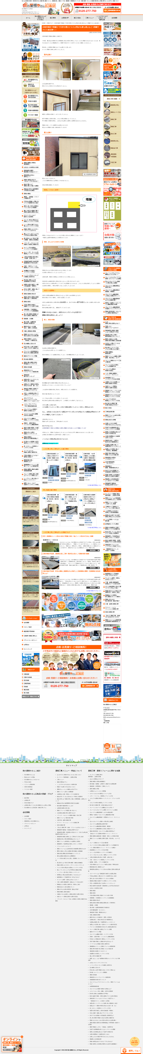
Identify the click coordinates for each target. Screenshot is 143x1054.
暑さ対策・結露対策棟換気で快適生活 (99, 907)
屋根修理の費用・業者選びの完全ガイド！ (31, 171)
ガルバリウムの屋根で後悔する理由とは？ (30, 410)
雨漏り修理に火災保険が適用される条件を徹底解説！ (104, 1044)
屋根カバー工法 (116, 112)
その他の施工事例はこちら (94, 485)
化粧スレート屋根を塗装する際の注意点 (111, 387)
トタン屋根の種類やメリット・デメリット (112, 374)
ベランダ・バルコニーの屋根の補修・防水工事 (69, 815)
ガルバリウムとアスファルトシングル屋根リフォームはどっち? (31, 399)
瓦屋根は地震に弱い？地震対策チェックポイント (113, 445)
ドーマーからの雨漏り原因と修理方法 (30, 451)
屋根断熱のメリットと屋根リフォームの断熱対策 (31, 465)
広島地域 (26, 674)
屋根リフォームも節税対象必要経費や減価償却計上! (113, 620)
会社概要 (114, 18)
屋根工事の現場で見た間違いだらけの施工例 (112, 454)
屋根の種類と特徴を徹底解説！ (30, 163)
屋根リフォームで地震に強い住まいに (67, 810)
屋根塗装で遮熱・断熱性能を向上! (112, 467)
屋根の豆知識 (28, 367)
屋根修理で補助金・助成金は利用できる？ (112, 484)
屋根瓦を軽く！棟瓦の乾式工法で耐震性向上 (112, 441)
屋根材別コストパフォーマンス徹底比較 (31, 371)
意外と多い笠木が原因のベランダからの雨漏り (31, 206)
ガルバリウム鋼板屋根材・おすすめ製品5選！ (102, 812)
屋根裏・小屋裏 (28, 318)
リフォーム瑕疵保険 (29, 784)
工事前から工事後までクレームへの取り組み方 (112, 507)
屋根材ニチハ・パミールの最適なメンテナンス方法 (113, 391)
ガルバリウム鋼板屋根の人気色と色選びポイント (102, 828)
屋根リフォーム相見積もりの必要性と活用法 (68, 841)
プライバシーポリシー (30, 640)
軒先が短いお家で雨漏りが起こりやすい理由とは (31, 347)
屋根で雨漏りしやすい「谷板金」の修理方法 (30, 339)
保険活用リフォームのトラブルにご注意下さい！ (102, 998)
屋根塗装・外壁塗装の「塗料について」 (100, 786)
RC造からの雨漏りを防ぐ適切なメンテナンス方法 (31, 442)
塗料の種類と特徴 (112, 637)
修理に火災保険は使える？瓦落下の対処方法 (113, 432)
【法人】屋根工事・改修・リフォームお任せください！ (71, 827)
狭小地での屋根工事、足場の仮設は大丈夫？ (101, 805)
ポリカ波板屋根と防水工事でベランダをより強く (113, 587)
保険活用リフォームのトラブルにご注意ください (113, 545)
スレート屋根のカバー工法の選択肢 (113, 361)
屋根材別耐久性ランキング (29, 375)
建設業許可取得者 (29, 631)
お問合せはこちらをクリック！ (50, 443)
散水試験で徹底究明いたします (65, 805)
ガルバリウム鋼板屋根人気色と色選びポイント (112, 295)
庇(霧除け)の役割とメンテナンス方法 (29, 271)
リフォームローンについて (64, 846)
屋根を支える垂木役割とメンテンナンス (30, 433)
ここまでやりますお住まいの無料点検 (102, 17)
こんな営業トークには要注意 (112, 520)
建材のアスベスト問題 (30, 356)
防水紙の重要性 (28, 359)
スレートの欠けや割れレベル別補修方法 (112, 365)
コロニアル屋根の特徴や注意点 (110, 369)
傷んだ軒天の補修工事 (95, 956)
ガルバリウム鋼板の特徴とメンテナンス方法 (31, 419)
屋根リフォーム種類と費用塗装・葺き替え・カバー (113, 357)
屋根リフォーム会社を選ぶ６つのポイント (113, 416)
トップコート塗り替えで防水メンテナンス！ (31, 479)
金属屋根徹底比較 (94, 986)
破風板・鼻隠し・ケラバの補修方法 (99, 862)
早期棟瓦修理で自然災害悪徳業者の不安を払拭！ (31, 262)
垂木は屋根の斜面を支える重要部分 (66, 856)
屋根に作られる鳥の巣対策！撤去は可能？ (68, 889)
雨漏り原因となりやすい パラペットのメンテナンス (70, 865)
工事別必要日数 (110, 411)
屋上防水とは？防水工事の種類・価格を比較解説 (31, 239)
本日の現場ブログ (29, 802)
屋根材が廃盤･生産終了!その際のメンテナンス (31, 389)
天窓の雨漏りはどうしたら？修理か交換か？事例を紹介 (104, 864)
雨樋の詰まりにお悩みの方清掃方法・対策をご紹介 (113, 591)
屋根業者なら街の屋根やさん (31, 821)
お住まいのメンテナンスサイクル (98, 962)
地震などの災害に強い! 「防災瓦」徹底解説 (112, 449)
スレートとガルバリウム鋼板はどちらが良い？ (112, 273)
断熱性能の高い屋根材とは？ (28, 460)
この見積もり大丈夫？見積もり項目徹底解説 (112, 511)
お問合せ (26, 644)
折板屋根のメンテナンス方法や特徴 (99, 850)
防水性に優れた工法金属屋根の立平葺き (30, 280)
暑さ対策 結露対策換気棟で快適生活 (30, 322)
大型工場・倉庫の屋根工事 (64, 820)
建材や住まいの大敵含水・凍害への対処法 (30, 327)
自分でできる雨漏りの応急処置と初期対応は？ (112, 471)
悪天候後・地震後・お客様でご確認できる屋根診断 (103, 784)
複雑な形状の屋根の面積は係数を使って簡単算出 (102, 902)
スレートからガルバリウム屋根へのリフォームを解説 (113, 278)
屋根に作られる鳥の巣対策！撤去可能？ (112, 600)
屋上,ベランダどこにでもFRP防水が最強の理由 (31, 234)
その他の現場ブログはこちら (93, 590)
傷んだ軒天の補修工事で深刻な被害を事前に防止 (31, 211)
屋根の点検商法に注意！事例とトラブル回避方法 (112, 528)
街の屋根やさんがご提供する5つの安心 (40, 17)
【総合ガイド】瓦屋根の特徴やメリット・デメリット (104, 833)
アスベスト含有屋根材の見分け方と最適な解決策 (31, 352)
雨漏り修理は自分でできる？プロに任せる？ (31, 180)
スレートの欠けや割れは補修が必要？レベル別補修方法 (104, 845)
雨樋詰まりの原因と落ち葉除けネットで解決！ (113, 595)
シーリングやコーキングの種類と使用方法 (31, 276)
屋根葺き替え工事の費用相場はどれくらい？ (112, 335)
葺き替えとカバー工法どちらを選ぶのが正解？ (112, 348)
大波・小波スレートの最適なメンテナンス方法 (31, 266)
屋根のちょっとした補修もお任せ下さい (67, 789)
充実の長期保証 (28, 786)
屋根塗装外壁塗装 (113, 155)
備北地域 (26, 689)
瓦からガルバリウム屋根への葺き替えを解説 (112, 282)
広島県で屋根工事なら (30, 636)
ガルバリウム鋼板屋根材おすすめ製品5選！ (112, 299)
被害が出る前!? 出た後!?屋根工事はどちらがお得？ (113, 516)
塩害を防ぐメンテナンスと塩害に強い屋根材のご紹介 (104, 1003)
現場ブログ (50, 23)
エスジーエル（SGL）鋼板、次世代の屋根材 (101, 991)
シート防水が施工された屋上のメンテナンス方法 (31, 225)
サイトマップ (28, 649)
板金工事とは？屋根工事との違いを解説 (31, 185)
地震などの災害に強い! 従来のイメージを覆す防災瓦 (103, 924)
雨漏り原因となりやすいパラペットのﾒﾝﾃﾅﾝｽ (31, 229)
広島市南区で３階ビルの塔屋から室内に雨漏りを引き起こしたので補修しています (64, 428)
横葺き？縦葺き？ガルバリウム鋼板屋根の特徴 (113, 303)
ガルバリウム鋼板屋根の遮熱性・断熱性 (112, 290)
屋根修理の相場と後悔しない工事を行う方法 (112, 331)
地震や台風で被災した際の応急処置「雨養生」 (31, 285)
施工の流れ (77, 18)
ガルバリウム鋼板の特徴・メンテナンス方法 (101, 934)
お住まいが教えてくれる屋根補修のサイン (112, 344)
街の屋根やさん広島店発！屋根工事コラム (35, 807)
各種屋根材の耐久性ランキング (98, 979)
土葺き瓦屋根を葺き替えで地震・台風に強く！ (31, 257)
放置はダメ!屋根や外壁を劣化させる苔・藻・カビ (31, 384)
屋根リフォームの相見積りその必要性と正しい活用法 (113, 498)
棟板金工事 (114, 148)
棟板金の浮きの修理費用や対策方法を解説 (31, 189)
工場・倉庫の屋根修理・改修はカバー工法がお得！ (113, 583)
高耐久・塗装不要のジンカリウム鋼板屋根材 (31, 423)
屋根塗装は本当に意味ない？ (29, 175)
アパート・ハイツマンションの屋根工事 (112, 608)
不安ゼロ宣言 (27, 782)
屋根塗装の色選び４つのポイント (110, 458)
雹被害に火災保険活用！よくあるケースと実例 (112, 479)
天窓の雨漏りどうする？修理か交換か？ (31, 456)
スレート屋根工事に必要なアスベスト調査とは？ (31, 474)
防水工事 (113, 134)
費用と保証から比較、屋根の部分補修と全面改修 (113, 339)
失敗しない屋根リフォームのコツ (112, 327)
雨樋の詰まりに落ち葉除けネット (65, 887)
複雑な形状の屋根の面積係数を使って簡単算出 (31, 297)
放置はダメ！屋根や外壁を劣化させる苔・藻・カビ (103, 1005)
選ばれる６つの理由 (29, 777)
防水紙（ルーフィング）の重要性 (98, 972)
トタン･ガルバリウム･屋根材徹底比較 (30, 405)
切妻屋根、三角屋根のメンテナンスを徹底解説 (31, 310)
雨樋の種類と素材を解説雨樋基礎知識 (31, 470)
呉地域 (26, 686)
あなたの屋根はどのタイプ (97, 779)
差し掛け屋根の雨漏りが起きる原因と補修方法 (31, 314)
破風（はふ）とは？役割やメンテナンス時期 (31, 483)
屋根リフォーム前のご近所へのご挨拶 (111, 503)
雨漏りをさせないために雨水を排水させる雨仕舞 (31, 335)
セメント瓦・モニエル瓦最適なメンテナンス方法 (31, 253)
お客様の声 (65, 18)
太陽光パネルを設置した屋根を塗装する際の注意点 (70, 894)
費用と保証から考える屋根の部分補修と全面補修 (70, 851)
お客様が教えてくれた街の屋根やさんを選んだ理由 (37, 805)
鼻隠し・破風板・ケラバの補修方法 (31, 197)
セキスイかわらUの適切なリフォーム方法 (100, 793)
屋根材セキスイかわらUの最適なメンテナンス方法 (113, 395)
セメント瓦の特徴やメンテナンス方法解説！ (31, 248)
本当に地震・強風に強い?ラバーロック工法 (31, 289)
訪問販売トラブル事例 (112, 524)
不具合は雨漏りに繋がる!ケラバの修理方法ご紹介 (31, 202)
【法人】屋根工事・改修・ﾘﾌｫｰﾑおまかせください (113, 616)
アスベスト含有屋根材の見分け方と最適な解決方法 (103, 927)
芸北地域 (26, 680)
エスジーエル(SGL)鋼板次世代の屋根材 (31, 414)
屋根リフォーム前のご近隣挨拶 (65, 791)
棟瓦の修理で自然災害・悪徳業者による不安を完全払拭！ (105, 885)
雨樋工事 (113, 126)
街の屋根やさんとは (29, 774)
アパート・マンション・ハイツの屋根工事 (68, 822)
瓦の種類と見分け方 (30, 343)
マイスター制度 (28, 789)
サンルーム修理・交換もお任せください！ (112, 578)
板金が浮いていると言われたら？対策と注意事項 (113, 532)
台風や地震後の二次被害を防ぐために (112, 437)
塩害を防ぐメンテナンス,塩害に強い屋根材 (31, 380)
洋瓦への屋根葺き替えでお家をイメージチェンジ (31, 394)
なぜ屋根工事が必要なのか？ (112, 322)
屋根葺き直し (115, 141)
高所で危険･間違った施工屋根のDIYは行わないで (31, 428)
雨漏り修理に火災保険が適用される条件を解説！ (112, 475)
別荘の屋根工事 (110, 612)
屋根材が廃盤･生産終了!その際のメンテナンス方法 (103, 881)
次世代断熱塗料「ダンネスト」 (110, 462)
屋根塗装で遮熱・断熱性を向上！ (98, 912)
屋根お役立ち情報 (110, 419)
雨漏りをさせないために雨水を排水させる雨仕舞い (103, 1020)
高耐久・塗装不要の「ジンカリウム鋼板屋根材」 (102, 936)
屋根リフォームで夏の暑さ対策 (65, 817)
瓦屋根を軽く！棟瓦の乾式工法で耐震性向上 (101, 919)
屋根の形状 (27, 301)
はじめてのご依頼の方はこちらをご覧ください (69, 774)
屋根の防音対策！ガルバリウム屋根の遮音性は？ (113, 312)
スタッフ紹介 (28, 627)
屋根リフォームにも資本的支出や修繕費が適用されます (71, 848)
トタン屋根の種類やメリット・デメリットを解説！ (103, 847)
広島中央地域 (28, 677)
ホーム (28, 18)
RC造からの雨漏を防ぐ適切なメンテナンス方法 (102, 939)
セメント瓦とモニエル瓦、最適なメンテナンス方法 (103, 854)
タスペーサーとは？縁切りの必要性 (30, 216)
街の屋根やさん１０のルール (31, 779)
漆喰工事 (113, 119)
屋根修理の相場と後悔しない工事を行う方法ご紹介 (70, 836)
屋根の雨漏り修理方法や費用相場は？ (31, 437)
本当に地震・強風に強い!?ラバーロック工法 (101, 1013)
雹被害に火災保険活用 (95, 1039)
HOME (43, 23)
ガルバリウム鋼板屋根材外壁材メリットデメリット (113, 308)
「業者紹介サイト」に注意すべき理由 (112, 549)
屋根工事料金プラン (62, 782)
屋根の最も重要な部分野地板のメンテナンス (30, 363)
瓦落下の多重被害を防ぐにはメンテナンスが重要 (112, 428)
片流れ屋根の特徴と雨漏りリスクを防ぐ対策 (31, 305)
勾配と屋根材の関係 (30, 331)
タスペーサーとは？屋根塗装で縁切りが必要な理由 (103, 873)
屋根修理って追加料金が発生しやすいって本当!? (112, 536)
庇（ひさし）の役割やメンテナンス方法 (31, 447)
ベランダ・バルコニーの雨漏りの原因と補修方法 (31, 243)
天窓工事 (113, 162)
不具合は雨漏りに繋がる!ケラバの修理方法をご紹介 (103, 876)
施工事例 (53, 18)
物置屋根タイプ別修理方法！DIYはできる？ (112, 574)
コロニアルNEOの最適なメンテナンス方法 (112, 399)
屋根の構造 (27, 193)
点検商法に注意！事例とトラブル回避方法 (68, 794)
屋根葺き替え (115, 105)
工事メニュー (90, 18)
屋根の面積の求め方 (30, 293)
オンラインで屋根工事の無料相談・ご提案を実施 (112, 494)
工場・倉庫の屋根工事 (112, 604)
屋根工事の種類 (112, 99)
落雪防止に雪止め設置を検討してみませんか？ (69, 874)
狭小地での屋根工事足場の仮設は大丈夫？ (112, 404)
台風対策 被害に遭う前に (63, 808)
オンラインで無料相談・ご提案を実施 (67, 777)
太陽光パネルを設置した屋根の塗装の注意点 (112, 382)
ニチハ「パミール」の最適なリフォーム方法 (101, 796)
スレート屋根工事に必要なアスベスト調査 (101, 929)
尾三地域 (26, 692)
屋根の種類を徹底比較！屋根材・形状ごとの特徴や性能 (104, 836)
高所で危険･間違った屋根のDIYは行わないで (101, 941)
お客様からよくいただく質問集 (98, 791)
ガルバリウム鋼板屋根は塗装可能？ (112, 286)
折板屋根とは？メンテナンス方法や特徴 (112, 378)
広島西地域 (27, 683)
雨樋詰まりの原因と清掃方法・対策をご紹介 (68, 884)
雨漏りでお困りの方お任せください (66, 786)
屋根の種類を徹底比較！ (109, 352)
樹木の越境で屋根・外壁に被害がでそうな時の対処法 (113, 541)
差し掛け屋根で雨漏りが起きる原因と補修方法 (102, 1017)
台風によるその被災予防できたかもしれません (113, 424)
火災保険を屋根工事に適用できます (66, 813)
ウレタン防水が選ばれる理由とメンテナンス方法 (31, 220)
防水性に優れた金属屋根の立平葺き (99, 993)
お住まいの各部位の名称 (31, 167)
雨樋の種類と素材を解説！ (64, 891)
